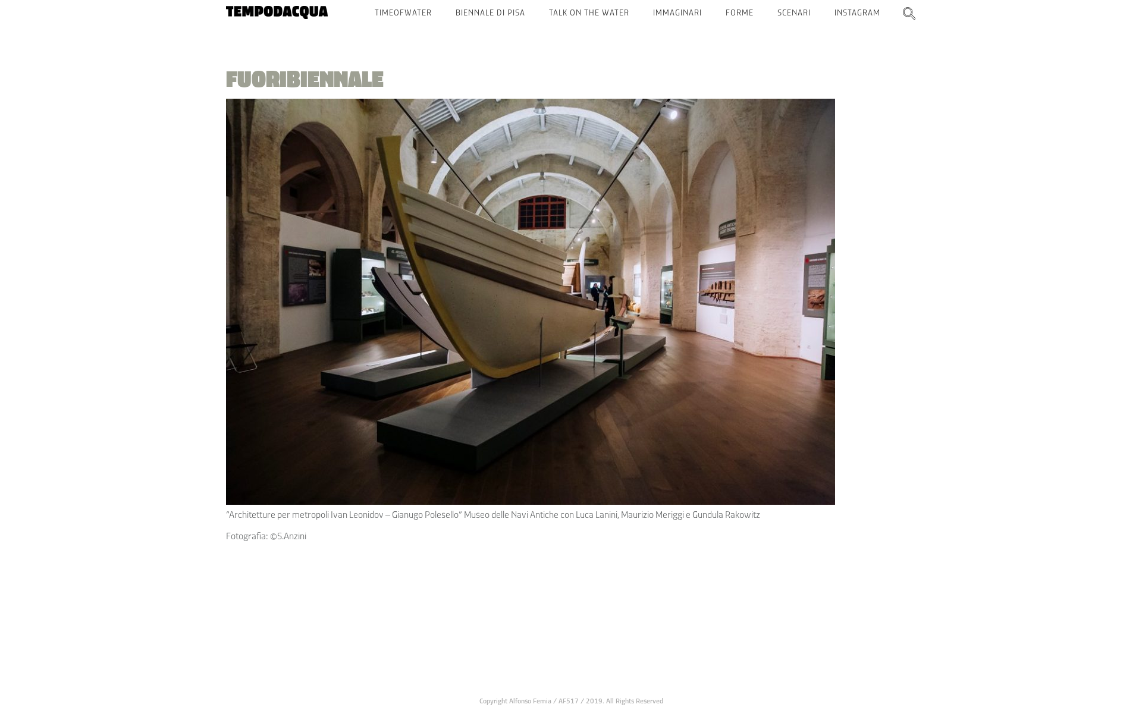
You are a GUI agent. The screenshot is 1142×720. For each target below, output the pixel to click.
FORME (740, 12)
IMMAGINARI (677, 12)
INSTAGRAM (857, 12)
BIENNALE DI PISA (490, 12)
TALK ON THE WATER (589, 12)
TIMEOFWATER (403, 12)
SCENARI (794, 12)
